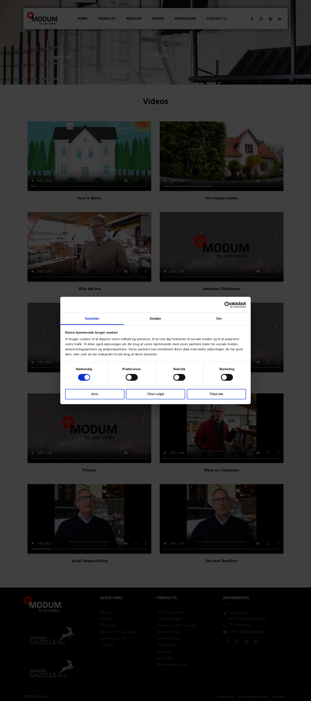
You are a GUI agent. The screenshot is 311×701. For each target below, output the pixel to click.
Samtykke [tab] (92, 318)
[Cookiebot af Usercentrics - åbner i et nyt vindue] (227, 304)
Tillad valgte (155, 394)
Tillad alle (216, 394)
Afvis (94, 394)
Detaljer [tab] (155, 318)
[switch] (132, 377)
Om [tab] (219, 318)
